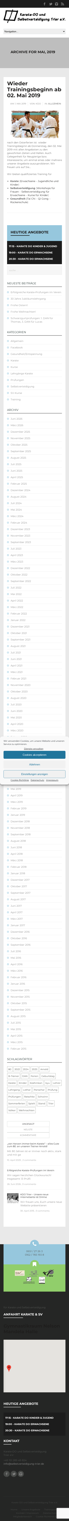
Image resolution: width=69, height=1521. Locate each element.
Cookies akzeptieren (34, 754)
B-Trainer (13, 1076)
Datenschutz (37, 780)
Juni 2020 (16, 711)
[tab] (27, 1124)
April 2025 (17, 477)
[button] (9, 1368)
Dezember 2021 (20, 626)
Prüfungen (17, 380)
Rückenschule (18, 202)
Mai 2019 (16, 789)
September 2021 (20, 639)
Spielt (31, 1103)
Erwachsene (27, 181)
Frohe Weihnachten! (23, 311)
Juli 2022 (16, 587)
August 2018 (18, 840)
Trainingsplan (51, 1509)
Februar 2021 (18, 678)
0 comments (29, 1184)
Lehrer (57, 1083)
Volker (12, 1110)
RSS (62, 4)
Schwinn (43, 1096)
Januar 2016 (18, 983)
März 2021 (17, 672)
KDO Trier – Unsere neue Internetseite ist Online (34, 1195)
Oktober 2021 (19, 633)
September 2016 (21, 944)
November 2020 (20, 685)
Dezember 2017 (20, 879)
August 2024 (18, 496)
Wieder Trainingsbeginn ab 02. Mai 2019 (34, 89)
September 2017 (20, 892)
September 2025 (21, 451)
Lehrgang (14, 1089)
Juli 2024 (16, 503)
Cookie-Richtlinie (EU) (47, 1516)
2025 (34, 1069)
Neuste (28, 1129)
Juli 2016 (16, 951)
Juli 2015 (16, 1022)
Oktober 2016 (19, 938)
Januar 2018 (18, 873)
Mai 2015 (16, 1029)
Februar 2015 (18, 1048)
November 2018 (20, 827)
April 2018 (17, 853)
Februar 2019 (19, 808)
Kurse (14, 367)
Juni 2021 (16, 659)
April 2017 (16, 912)
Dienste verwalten (33, 748)
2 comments (29, 1160)
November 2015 (20, 996)
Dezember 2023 (20, 529)
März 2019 (17, 802)
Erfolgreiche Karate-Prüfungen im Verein (36, 292)
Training (16, 399)
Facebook (44, 4)
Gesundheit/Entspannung (26, 354)
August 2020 (18, 698)
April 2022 (17, 600)
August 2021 (18, 646)
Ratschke (29, 1096)
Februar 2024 (19, 522)
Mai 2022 (16, 594)
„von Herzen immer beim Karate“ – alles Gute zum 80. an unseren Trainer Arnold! (33, 1145)
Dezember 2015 (20, 990)
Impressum (52, 780)
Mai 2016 (16, 957)
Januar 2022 (18, 620)
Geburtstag (47, 1076)
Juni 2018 (16, 847)
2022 (17, 1069)
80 (9, 1069)
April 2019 (17, 795)
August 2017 (18, 899)
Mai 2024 (16, 509)
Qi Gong (43, 198)
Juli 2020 (16, 704)
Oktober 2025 (19, 444)
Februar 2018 (19, 866)
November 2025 (20, 438)
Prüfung (52, 1089)
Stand (41, 1103)
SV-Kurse (16, 393)
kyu (47, 1083)
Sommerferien (16, 1103)
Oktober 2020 (19, 691)
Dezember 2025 (20, 431)
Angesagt (28, 1124)
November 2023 (20, 535)
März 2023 (17, 561)
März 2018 (17, 860)
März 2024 (17, 516)
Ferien (34, 1076)
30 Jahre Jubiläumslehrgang (28, 298)
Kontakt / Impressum (27, 1513)
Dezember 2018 (20, 821)
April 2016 (17, 964)
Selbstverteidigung (22, 386)
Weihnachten (26, 1110)
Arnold (44, 1069)
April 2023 (17, 555)
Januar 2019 (18, 814)
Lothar (27, 1089)
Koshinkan (36, 1083)
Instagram (56, 4)
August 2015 (18, 1016)
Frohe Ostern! (19, 305)
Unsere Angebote (30, 1509)
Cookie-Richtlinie (20, 780)
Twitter (50, 4)
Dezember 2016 (20, 931)
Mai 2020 (16, 717)
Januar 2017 (18, 925)
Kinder (23, 1083)
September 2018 (21, 834)
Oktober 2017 (19, 886)
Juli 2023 (16, 548)
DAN (25, 1076)
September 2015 (20, 1009)
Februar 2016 (19, 977)
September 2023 (21, 542)
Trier (50, 1103)
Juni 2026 (16, 418)
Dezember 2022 (20, 568)
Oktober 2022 (19, 574)
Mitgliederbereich (22, 1516)
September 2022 (21, 581)
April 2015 (16, 1035)
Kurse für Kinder (38, 195)
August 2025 (18, 457)
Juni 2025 (16, 470)
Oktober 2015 (19, 1003)
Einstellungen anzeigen (34, 774)
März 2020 (17, 730)
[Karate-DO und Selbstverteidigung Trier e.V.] (34, 16)
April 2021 (16, 665)
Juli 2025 (16, 464)
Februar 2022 (19, 613)
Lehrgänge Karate (22, 373)
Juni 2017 (16, 905)
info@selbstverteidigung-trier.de (24, 1463)
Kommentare (28, 1135)
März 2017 (17, 918)
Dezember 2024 (20, 490)
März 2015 (17, 1042)
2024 (26, 1069)
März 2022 (17, 607)
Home (14, 1509)
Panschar (39, 1089)
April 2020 (17, 724)
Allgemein (54, 103)
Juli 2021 (16, 652)
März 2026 (17, 425)
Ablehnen (34, 764)
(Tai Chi (30, 198)
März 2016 (17, 970)
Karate (15, 360)
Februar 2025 (19, 483)
